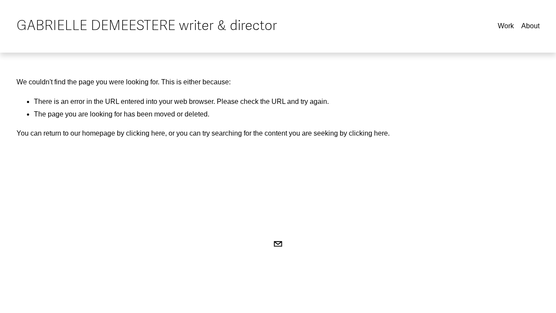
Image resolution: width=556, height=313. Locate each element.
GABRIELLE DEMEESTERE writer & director (147, 25)
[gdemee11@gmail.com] (278, 244)
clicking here (145, 133)
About (530, 26)
